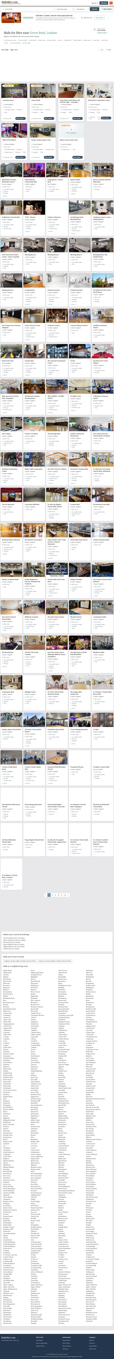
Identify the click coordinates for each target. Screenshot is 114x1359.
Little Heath (62, 1150)
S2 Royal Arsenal (54, 290)
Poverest (34, 1212)
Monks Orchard (36, 1167)
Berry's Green (35, 992)
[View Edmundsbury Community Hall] (34, 170)
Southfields (90, 1251)
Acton (33, 970)
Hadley (88, 1094)
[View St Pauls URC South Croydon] (34, 643)
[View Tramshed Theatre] (80, 757)
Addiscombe (7, 973)
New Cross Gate (36, 1176)
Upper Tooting (91, 1287)
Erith (32, 1073)
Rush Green (90, 1227)
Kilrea (5, 1139)
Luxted (88, 1156)
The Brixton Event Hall (101, 504)
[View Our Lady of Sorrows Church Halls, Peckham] (102, 424)
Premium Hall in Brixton (11, 540)
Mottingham (62, 1169)
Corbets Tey (62, 1037)
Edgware (6, 1067)
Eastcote (34, 1065)
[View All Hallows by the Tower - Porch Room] (102, 280)
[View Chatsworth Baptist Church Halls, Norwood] (57, 795)
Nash (32, 1171)
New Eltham (62, 1176)
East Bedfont (90, 1060)
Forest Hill (61, 1077)
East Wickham (91, 1062)
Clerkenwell (90, 1028)
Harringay (34, 1107)
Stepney (61, 1261)
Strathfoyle (7, 1266)
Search (94, 9)
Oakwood (61, 1195)
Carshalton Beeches (37, 1015)
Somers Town (63, 1240)
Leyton (33, 1148)
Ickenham (34, 1129)
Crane (5, 1041)
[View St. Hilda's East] (80, 386)
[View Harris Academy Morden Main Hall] (102, 170)
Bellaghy (61, 988)
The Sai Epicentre (8, 504)
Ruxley (60, 1229)
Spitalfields (34, 1253)
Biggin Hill (34, 996)
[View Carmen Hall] (80, 495)
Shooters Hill (35, 1236)
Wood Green (90, 1315)
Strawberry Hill (36, 1266)
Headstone (7, 1114)
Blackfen (61, 996)
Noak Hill (61, 1180)
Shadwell (61, 1233)
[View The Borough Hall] (57, 424)
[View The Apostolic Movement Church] (11, 795)
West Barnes (62, 1300)
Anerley (6, 975)
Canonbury (62, 1013)
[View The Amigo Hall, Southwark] (80, 682)
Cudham (34, 1047)
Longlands (6, 1154)
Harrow (61, 1107)
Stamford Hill (7, 1261)
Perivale (89, 1204)
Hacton (60, 1094)
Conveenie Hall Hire (32, 504)
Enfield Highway (36, 1071)
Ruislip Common (8, 1227)
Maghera (6, 1159)
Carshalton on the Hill (65, 1015)
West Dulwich (35, 1302)
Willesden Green (91, 1313)
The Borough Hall (54, 434)
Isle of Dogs (90, 1129)
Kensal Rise (35, 1133)
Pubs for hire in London (11, 949)
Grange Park (90, 1088)
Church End (7, 1026)
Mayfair (88, 1161)
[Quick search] (111, 3)
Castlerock (6, 1017)
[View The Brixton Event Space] (34, 530)
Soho (32, 1240)
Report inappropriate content (74, 1356)
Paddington (90, 1199)
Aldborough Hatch (37, 973)
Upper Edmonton (36, 1285)
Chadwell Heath (63, 1017)
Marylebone (62, 1161)
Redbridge (6, 1221)
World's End (7, 1323)
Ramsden (6, 1218)
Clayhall (61, 1028)
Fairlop (60, 1073)
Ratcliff (33, 1218)
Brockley (61, 1005)
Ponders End (35, 1210)
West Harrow (35, 1304)
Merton (5, 1163)
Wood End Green (64, 1315)
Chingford (34, 1022)
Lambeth (89, 1142)
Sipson (60, 1238)
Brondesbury (90, 1007)
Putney (88, 1214)
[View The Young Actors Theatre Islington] (11, 316)
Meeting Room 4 (7, 290)
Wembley (61, 1298)
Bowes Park (62, 1000)
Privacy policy (93, 1346)
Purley (60, 1214)
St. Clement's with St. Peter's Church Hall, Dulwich (100, 842)
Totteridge (34, 1280)
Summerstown (8, 1270)
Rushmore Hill (8, 1229)
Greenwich (89, 1090)
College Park (90, 1032)
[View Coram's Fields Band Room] (11, 757)
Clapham (61, 1026)
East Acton (34, 1060)
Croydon (89, 1045)
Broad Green (35, 1005)
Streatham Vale (36, 1268)
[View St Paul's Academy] (34, 424)
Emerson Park (91, 1069)
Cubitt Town (7, 1047)
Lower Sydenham (37, 1156)
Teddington (90, 1272)
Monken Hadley (8, 1167)
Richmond (61, 1221)
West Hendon (90, 1304)
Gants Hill (61, 1084)
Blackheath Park (8, 998)
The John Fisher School (56, 617)
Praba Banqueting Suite (33, 804)
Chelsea (33, 1020)
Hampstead (62, 1099)
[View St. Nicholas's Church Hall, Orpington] (80, 795)
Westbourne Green (64, 1308)
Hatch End (34, 1109)
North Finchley (8, 1186)
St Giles (33, 1255)
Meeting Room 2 (53, 255)
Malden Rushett (8, 1161)
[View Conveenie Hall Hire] (34, 495)
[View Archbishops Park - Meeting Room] (80, 207)
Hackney (6, 1094)
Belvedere (61, 990)
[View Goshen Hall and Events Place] (57, 570)
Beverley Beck (8, 994)
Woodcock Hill (36, 1317)
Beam (60, 983)
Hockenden (62, 1120)
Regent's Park (35, 1221)
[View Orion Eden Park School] (80, 530)
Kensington (90, 1133)
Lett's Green (90, 1146)
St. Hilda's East (75, 396)
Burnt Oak (34, 1011)
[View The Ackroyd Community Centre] (57, 351)
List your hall (66, 1340)
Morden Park (90, 1167)
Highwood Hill (63, 1118)
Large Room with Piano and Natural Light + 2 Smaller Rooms (70, 102)
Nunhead (6, 1195)
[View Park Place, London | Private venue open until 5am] (11, 17)
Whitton (89, 1310)
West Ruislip (7, 1308)
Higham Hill (62, 1116)
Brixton (5, 1005)
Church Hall (35, 100)
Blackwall (34, 998)
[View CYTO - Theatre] (34, 207)
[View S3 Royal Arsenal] (80, 280)
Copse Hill (34, 1037)
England (10, 104)
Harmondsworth (36, 1105)
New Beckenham (36, 1174)
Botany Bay (90, 998)
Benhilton (89, 990)
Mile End (61, 1163)
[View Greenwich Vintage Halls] (80, 459)
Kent (49, 184)
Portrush (89, 1210)
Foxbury (61, 1080)
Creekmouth (35, 1043)
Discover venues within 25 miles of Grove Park (55, 961)
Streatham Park (8, 1268)
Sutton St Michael (37, 1272)
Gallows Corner (36, 1084)
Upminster (89, 1283)
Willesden (61, 1313)
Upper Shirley (35, 1287)
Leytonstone (62, 1148)
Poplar (60, 1210)
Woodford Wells (91, 1319)
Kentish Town (7, 1135)
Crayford (6, 1043)
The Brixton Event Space (33, 540)
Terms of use (92, 1349)
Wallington (89, 1291)
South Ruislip (90, 1246)
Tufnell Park (62, 1280)
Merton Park (35, 1163)
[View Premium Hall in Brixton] (11, 530)
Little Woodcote (8, 1152)
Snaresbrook (7, 1240)
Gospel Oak (34, 1088)
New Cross (6, 1176)
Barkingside (90, 977)
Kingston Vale (7, 1142)
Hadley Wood (7, 1097)
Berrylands (62, 992)
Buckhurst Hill (91, 1009)
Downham (61, 1054)
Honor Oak (89, 1122)
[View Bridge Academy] (80, 570)
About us (91, 1340)
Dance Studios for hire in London (14, 940)
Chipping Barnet (8, 1024)
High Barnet (35, 1116)
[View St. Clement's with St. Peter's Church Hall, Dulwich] (102, 830)
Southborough (36, 1251)
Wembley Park (91, 1298)
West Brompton (91, 1300)
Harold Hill (62, 1105)
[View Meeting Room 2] (57, 245)
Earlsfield (6, 1060)
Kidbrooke (61, 1137)
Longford (89, 1152)
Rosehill (88, 1223)
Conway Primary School (79, 325)
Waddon (34, 1291)
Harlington (7, 1105)
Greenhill (61, 1090)
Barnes (33, 979)
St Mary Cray (7, 1259)
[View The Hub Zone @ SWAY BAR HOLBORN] (80, 643)
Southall (6, 1251)
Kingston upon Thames (93, 1139)
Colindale (61, 1032)
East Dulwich (7, 1062)
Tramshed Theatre (77, 767)
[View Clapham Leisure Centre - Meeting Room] (102, 207)
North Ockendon (36, 1189)
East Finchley (35, 1062)
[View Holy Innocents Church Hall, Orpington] (11, 386)
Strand (60, 1263)
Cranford (34, 1041)
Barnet (88, 979)
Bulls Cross (7, 1011)
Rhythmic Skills (98, 652)
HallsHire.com (8, 1338)
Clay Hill (34, 1028)
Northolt (34, 1191)
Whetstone (7, 1310)
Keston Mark (90, 1135)
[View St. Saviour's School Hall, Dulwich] (80, 830)
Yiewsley (61, 1323)
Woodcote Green (91, 1317)
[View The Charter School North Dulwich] (102, 570)
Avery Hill (89, 975)
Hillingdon (89, 1118)
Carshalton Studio (99, 617)
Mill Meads (7, 1165)
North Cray (7, 1184)
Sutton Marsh (7, 1272)
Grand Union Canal (64, 1088)
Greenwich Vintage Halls (79, 469)
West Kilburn (62, 1306)
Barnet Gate (7, 981)
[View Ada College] (11, 424)
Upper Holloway (91, 1285)
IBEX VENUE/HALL (9, 140)
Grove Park (34, 1092)
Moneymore (90, 1165)
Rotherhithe (7, 1225)
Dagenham (89, 1047)
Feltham (33, 1075)
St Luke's (61, 1257)
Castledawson (90, 1015)
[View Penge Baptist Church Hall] (34, 830)
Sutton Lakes (90, 1270)
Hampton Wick (63, 1101)
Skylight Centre (30, 692)
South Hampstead (9, 1244)
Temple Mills (7, 1274)
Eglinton (61, 1067)
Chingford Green (64, 1022)
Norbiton (6, 1182)
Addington (89, 970)
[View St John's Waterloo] (57, 207)
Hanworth (6, 1103)
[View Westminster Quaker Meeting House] (34, 386)
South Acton (90, 1240)
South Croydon (63, 1242)
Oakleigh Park (35, 1195)
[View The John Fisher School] (57, 607)
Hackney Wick (36, 1094)
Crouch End (62, 1045)
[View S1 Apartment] (34, 280)
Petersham (7, 1206)
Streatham (62, 1266)
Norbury (34, 1182)
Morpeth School (76, 617)
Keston (60, 1135)
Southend (61, 1251)
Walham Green (63, 1291)
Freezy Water (90, 1080)
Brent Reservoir (8, 1003)
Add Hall (104, 3)
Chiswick (89, 1024)
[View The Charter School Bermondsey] (11, 607)
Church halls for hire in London (14, 938)
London (35, 104)
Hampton (6, 1101)
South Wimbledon (64, 1248)
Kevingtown (7, 1137)
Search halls (39, 1340)
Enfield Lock (62, 1071)
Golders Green (91, 1086)
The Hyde (6, 1276)
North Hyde (90, 1186)
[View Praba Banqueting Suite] (34, 795)
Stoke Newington (9, 1263)
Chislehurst (35, 1024)
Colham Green (36, 1032)
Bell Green (34, 988)
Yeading (33, 1323)
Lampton (6, 1144)
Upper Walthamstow (10, 1289)
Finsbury (89, 1075)
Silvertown (34, 1238)
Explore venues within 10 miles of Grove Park (20, 961)
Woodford (6, 1319)
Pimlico (60, 1206)
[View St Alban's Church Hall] (102, 757)
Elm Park (89, 1067)
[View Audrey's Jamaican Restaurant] (80, 424)
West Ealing (62, 1302)
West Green (90, 1302)
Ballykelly (34, 977)
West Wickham (36, 1308)
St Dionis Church (54, 325)
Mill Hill (88, 1163)
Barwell (88, 981)
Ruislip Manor (63, 1227)
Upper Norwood (8, 1287)
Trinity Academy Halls (101, 540)
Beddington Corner (64, 985)
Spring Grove (62, 1253)
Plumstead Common (10, 1210)
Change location (102, 33)
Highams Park (91, 1116)
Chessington (90, 1020)
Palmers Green (8, 1201)
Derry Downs (62, 1052)
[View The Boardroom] (11, 643)
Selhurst (34, 1231)
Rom (32, 1223)
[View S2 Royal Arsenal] (57, 280)
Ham (5, 1099)
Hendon (61, 1114)
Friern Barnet (35, 1082)
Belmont (6, 990)
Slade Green (90, 1238)
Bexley (33, 994)
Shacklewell (35, 1233)
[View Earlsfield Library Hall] (57, 720)
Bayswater (34, 983)
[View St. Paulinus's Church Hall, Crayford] (11, 865)
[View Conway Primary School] (80, 316)
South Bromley (36, 1242)
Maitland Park (91, 1159)
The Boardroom (7, 652)
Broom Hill (34, 1009)
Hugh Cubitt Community (33, 469)
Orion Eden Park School (78, 540)
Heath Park (35, 1114)
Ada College (6, 434)
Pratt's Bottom (63, 1212)
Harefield (34, 1103)
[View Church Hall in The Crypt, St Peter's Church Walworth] (57, 530)
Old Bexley (89, 1195)
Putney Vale (35, 1216)
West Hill (6, 1306)
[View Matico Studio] (80, 170)
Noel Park (89, 1180)
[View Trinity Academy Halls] (102, 530)
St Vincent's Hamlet (92, 1259)
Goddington (62, 1086)
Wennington (7, 1300)
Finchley (61, 1075)
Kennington (90, 1131)
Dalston (5, 1050)
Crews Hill (61, 1043)
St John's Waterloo (54, 217)
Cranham (61, 1041)
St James (89, 1255)
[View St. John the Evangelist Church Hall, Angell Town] (57, 830)
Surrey (35, 144)
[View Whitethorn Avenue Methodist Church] (11, 170)
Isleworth (6, 1131)
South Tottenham (36, 1248)
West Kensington (36, 1306)
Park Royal (62, 1201)
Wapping (61, 1295)
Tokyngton (6, 1278)
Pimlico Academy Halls (10, 579)
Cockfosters (7, 1030)
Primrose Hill (35, 1214)
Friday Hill (7, 1082)
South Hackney (91, 1242)
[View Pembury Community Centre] (11, 459)
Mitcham (61, 1165)
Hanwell (89, 1101)
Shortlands (89, 1236)
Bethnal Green (91, 992)
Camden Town (36, 1013)
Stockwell (89, 1261)
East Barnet (62, 1060)
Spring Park (90, 1253)
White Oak (34, 1310)
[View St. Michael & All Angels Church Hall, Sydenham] (102, 459)
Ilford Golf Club (7, 361)
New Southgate (36, 1178)
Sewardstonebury (9, 1233)
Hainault (61, 1097)
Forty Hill (34, 1080)
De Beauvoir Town (92, 1050)
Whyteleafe (7, 1313)
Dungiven (34, 1058)
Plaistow (61, 1208)
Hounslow (61, 1127)
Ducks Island (35, 1056)
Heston (5, 1116)
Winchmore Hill (36, 1315)
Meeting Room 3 (76, 255)
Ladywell (61, 1142)
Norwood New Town (65, 1193)
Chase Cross (7, 1020)
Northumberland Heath (66, 1191)
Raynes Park (90, 1218)
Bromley (89, 1005)
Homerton (61, 1122)
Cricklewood (90, 1043)
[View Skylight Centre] (34, 682)
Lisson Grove (35, 1150)
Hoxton (5, 1129)
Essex (6, 104)
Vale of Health (91, 1289)
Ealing (60, 1058)
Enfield (5, 1071)
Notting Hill (90, 1193)
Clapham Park (91, 1026)
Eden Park (89, 1065)
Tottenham (89, 1278)
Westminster (90, 1308)
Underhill (61, 1283)
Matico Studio (75, 180)
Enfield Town (90, 1071)
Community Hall (8, 692)
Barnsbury (62, 981)
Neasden (61, 1171)
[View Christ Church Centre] (34, 316)
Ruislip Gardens (36, 1227)
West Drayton (8, 1302)
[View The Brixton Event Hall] (102, 495)
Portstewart (7, 1212)
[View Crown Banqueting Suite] (80, 720)
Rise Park (89, 1221)
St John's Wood (8, 1257)
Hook (32, 1124)
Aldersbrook (62, 973)
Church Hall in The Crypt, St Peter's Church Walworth (57, 542)
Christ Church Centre (32, 325)
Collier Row (7, 1035)
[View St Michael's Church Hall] (11, 207)
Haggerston (35, 1097)
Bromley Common (37, 1007)
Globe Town (35, 1086)
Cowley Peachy (63, 1039)
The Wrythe (62, 1276)
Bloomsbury (62, 998)
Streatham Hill (91, 1266)
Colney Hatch (62, 1035)
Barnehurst (7, 979)
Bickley (88, 994)
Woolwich (89, 1321)
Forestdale (89, 1077)
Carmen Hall (75, 504)
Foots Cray (34, 1077)
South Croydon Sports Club (41, 140)
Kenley (60, 1131)
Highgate (34, 1118)
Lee (4, 1146)
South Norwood (63, 1246)
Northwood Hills (8, 1193)
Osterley (61, 1199)
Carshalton (7, 1015)
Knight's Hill (35, 1142)
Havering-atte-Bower (93, 1109)
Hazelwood (90, 1112)
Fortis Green (7, 1080)
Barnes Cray (62, 979)
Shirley (5, 1236)
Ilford (60, 1129)
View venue (99, 18)
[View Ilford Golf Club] (11, 351)
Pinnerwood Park (37, 1208)
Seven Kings (90, 1231)
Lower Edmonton (64, 1154)
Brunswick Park (63, 1009)
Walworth (61, 1293)
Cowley (33, 1039)
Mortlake (6, 1169)
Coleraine (6, 1032)
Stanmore (34, 1261)
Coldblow (34, 1030)
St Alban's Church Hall (101, 767)
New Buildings (63, 1174)
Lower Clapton (36, 1154)
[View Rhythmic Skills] (102, 643)
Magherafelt (35, 1159)
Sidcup (5, 1238)
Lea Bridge (62, 1144)
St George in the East (10, 1255)
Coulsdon (6, 1039)
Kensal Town (62, 1133)
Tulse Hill (6, 1283)
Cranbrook (89, 1039)
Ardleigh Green (36, 975)
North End (34, 1184)
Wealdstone (90, 1295)
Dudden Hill (62, 1056)
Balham (5, 977)
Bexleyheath (62, 994)
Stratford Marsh (91, 1263)
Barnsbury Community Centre (99, 100)
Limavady (89, 1148)
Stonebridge (35, 1263)
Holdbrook (7, 1122)
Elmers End (7, 1069)
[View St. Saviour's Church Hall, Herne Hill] (102, 682)
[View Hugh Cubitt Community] (34, 459)
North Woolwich (8, 1191)
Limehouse (7, 1150)
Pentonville (62, 1204)
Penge (33, 1204)
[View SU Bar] (80, 351)
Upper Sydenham (64, 1287)
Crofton (5, 1045)
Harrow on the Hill (92, 1107)
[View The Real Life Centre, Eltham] (102, 351)
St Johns (33, 1257)
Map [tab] (109, 50)
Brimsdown (90, 1003)
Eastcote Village (63, 1065)
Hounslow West (91, 1127)
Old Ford (34, 1197)
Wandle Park (90, 1293)
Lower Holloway (91, 1154)
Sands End (6, 1231)
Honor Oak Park (8, 1124)
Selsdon (61, 1231)
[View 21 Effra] (102, 720)
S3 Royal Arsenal (76, 290)
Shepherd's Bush (91, 1233)
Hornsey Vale (35, 1127)
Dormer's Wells (8, 1054)
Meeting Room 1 (30, 255)
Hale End (89, 1097)
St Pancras (34, 1259)
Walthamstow (35, 1293)
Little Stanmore (91, 1150)
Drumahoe (7, 1056)
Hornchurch (62, 1124)
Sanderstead (90, 1229)
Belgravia (6, 988)
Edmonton (34, 1067)
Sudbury (89, 1268)
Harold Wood (7, 1107)
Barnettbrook (35, 981)
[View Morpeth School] (80, 607)
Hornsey (6, 1127)
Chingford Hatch (91, 1022)
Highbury (6, 1118)
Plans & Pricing (67, 1346)
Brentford (34, 1003)
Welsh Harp (35, 1298)
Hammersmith (36, 1099)
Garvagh (89, 1084)
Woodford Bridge (37, 1319)
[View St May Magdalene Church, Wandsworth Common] (34, 570)
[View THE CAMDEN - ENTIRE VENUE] (57, 386)
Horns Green (90, 1124)
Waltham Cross (8, 1293)
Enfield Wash (7, 1073)
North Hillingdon (64, 1186)
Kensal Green (7, 1133)
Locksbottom (35, 1152)
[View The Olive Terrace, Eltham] (57, 459)
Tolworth (34, 1278)
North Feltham (91, 1184)
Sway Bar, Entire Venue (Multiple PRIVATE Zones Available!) (56, 654)
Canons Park (90, 1013)
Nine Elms (34, 1180)
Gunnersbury (62, 1092)
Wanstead (34, 1295)
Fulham (61, 1082)
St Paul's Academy (31, 434)
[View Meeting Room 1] (34, 245)
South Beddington (9, 1242)
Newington (89, 1178)
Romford (61, 1223)
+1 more (4, 196)
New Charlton (90, 1174)
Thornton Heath (91, 1276)
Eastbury (6, 1065)
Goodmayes (7, 1088)
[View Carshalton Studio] (102, 607)
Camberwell (7, 1013)
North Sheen (62, 1189)
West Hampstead (9, 1304)
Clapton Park (7, 1028)
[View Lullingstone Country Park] (57, 170)
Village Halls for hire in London (14, 947)
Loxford (61, 1156)
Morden (61, 1167)
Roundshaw (35, 1225)
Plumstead (89, 1208)
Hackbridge (90, 1092)
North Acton (62, 1182)
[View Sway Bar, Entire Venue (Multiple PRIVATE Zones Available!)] (57, 643)
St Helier (61, 1255)
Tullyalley (89, 1280)
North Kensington (9, 1189)
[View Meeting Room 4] (11, 280)
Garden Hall (29, 361)
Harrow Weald (8, 1109)
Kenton (33, 1135)
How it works (66, 1343)
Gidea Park (7, 1086)
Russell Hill (34, 1229)
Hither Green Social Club (69, 140)
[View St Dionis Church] (57, 316)
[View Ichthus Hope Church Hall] (11, 720)
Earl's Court (90, 1058)
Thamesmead (63, 1274)
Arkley (60, 975)
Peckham (6, 1204)
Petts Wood (34, 1206)
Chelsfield (61, 1020)
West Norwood (91, 1306)
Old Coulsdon (7, 1197)
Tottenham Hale (8, 1280)
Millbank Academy (31, 617)
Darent (33, 1050)
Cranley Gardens (91, 1041)
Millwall (33, 1165)
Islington (34, 1131)
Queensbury (62, 1216)
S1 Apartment (30, 290)
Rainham (89, 1216)
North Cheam (90, 1182)
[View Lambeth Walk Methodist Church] (57, 757)
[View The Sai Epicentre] (11, 495)
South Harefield (36, 1244)
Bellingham (90, 988)
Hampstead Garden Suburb (95, 1099)
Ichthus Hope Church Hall (11, 729)
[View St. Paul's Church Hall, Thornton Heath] (57, 682)
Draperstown (90, 1054)
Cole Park (89, 1030)
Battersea (6, 983)
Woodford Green (64, 1319)
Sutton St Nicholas (64, 1272)
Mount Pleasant (91, 1169)
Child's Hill (7, 1022)
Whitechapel (62, 1310)
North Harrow (36, 1186)
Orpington (6, 1199)
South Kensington (9, 1246)
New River (6, 1178)
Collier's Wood (36, 1035)
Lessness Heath (63, 1146)
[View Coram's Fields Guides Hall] (34, 757)
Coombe (6, 1037)
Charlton (89, 1017)
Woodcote (61, 1317)
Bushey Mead (90, 1011)
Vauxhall (6, 1291)
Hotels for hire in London (11, 942)
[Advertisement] (57, 65)
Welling (5, 1298)
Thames (33, 1274)
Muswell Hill (7, 1171)
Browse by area (40, 1346)
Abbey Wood (7, 970)
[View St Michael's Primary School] (102, 386)
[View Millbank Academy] (34, 607)
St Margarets (90, 1257)
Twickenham (35, 1283)
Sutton (60, 1270)
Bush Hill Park (63, 1011)
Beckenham (90, 983)
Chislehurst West (64, 1024)
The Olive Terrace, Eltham (57, 469)
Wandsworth (7, 1295)
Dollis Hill (89, 1052)
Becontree (6, 985)
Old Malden (62, 1197)
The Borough (90, 1274)
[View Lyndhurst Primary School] (102, 316)
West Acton (34, 1300)
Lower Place (7, 1156)
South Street (7, 1248)
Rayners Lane (63, 1218)
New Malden (90, 1176)
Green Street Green (9, 1090)
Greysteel (6, 1092)
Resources (65, 1349)
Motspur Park (35, 1169)
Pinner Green (7, 1208)
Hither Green (35, 1120)
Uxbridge (34, 1289)
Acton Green (62, 970)
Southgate (6, 1253)
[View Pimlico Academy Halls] (11, 570)
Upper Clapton (8, 1285)
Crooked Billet (35, 1045)
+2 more (4, 412)
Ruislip (88, 1225)
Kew (32, 1137)
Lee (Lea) (34, 1146)
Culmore (61, 1047)
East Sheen (62, 1062)
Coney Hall (89, 1035)
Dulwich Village (8, 1058)
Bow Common (35, 1000)
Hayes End (34, 1112)
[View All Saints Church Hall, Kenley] (34, 720)
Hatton (60, 1109)
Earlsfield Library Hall (56, 729)
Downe (33, 1054)
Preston (5, 1214)
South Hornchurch (92, 1244)
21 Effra (96, 729)
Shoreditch (62, 1236)
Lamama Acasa (8, 100)
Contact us (92, 1343)
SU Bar (72, 361)
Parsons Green (91, 1201)
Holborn (89, 1120)
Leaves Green (90, 1144)
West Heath (62, 1304)
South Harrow (63, 1244)
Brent (88, 1000)
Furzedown (7, 1084)
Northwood (90, 1191)
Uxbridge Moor (63, 1289)
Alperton (89, 973)
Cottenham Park (91, 1037)
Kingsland (61, 1139)
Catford (33, 1017)
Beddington (35, 985)
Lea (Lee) (34, 1144)
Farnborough (7, 1075)
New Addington (91, 1171)
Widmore (34, 1313)
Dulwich (89, 1056)
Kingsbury (34, 1139)
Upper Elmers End (64, 1285)
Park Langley (35, 1201)
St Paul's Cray (63, 1259)
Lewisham (6, 1148)
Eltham (60, 1069)
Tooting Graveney (64, 1278)
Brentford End (63, 1003)
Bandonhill (62, 977)
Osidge (33, 1199)
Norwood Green (36, 1193)
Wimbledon (7, 1315)
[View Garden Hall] (34, 351)
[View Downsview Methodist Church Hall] (102, 795)
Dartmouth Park (63, 1050)
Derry (33, 1052)
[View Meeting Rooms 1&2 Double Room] (102, 245)
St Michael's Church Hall (11, 217)
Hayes (5, 1112)
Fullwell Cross (90, 1082)
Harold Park (90, 1105)
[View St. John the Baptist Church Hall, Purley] (57, 495)
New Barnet (7, 1174)
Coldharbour (62, 1030)
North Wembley (91, 1189)
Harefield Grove (63, 1103)
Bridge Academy (76, 579)
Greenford (34, 1090)
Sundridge (34, 1270)
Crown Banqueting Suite (79, 729)
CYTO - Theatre (30, 217)
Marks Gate (35, 1161)
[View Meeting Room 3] (80, 245)
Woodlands (7, 1321)
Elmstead (34, 1069)
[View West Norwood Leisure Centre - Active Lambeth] (11, 245)
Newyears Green (9, 1180)
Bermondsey (7, 992)
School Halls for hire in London (13, 944)
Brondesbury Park (9, 1009)
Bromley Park (63, 1007)
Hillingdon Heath (9, 1120)
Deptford (6, 1052)
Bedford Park (90, 985)
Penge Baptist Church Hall (34, 840)
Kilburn (88, 1137)
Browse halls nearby (41, 1343)
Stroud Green (63, 1268)
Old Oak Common (92, 1197)
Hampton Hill (35, 1101)
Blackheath (90, 996)
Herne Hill (89, 1114)
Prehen (88, 1212)
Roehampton (7, 1223)
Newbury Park (63, 1178)
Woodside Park (63, 1321)
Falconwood (90, 1073)
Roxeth (60, 1225)
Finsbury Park (8, 1077)
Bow (4, 1000)
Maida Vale (62, 1159)
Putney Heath (8, 1216)
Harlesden (89, 1103)
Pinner (88, 1206)
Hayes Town (62, 1112)
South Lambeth (36, 1246)
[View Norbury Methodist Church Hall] (11, 830)
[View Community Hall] (11, 682)
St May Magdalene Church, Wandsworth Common (32, 581)
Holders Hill (35, 1122)
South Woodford (91, 1248)
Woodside (34, 1321)
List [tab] (102, 50)
